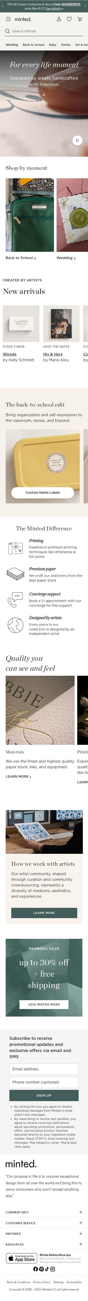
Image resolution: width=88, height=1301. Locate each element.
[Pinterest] (41, 1269)
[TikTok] (47, 1269)
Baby (52, 45)
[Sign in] (59, 19)
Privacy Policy (41, 1282)
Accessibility (74, 1282)
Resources (15, 1244)
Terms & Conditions (18, 1282)
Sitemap (58, 1282)
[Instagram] (52, 1269)
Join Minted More (44, 1004)
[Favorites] (69, 19)
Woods (9, 354)
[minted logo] (23, 19)
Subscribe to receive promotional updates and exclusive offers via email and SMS (40, 1047)
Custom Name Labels (43, 492)
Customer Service (20, 1223)
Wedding (12, 45)
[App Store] (21, 1258)
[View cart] (79, 19)
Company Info (17, 1212)
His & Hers (53, 354)
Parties (66, 45)
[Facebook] (35, 1269)
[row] (44, 98)
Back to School (33, 45)
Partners (13, 1233)
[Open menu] (8, 19)
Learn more (17, 776)
